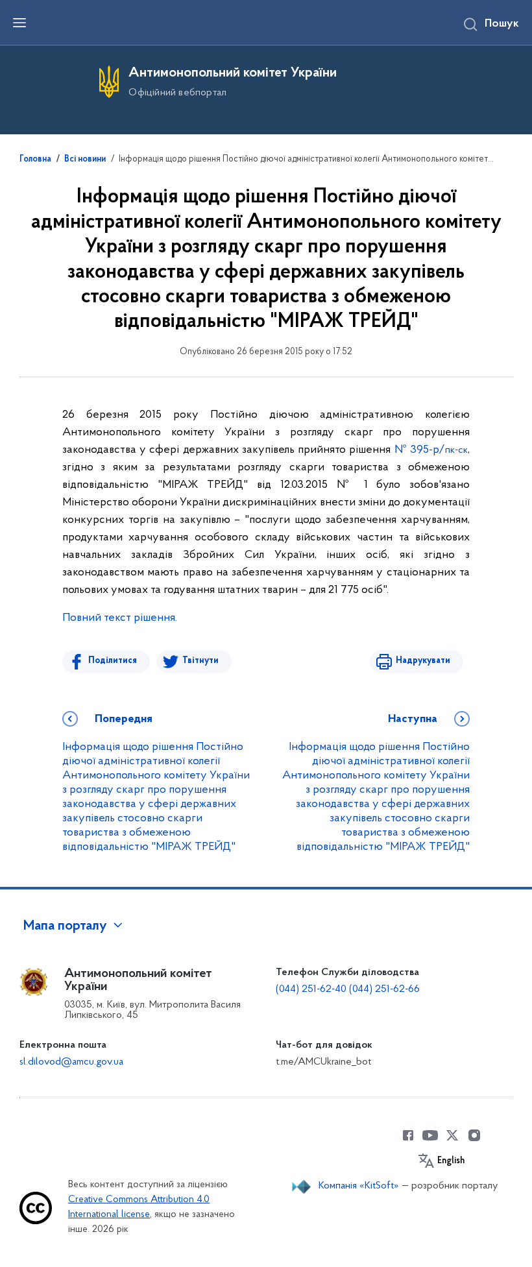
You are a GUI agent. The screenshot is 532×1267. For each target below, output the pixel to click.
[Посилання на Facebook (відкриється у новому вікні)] (408, 1135)
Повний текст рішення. (119, 618)
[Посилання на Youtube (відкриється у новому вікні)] (430, 1135)
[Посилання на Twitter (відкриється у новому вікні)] (452, 1135)
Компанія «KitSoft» (359, 1186)
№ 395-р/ (431, 450)
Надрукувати (423, 661)
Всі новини (85, 159)
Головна (35, 159)
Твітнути (200, 661)
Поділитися (112, 661)
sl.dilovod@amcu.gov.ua (71, 1062)
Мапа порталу (65, 926)
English (451, 1161)
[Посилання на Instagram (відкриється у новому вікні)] (474, 1135)
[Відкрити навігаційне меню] (19, 22)
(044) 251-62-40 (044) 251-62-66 (348, 989)
